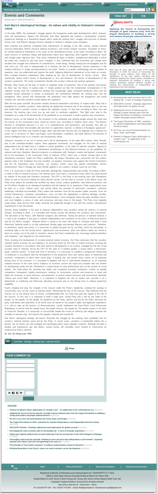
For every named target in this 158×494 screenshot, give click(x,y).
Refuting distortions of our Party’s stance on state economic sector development (45, 448)
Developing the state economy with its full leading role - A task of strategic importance (47, 431)
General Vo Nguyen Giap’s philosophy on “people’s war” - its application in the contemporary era (52, 410)
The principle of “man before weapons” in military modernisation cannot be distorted (46, 445)
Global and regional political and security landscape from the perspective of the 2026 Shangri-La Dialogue (56, 434)
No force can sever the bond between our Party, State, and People (38, 419)
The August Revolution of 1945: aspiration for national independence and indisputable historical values (54, 422)
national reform (53, 341)
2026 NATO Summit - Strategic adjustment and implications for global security (44, 427)
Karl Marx (18, 341)
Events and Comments (24, 15)
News (42, 467)
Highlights (123, 22)
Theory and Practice (74, 467)
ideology (27, 341)
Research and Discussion (136, 467)
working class (39, 341)
